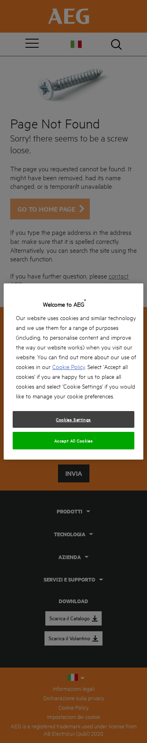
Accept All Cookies (73, 440)
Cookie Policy (68, 366)
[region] (73, 371)
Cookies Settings (73, 419)
